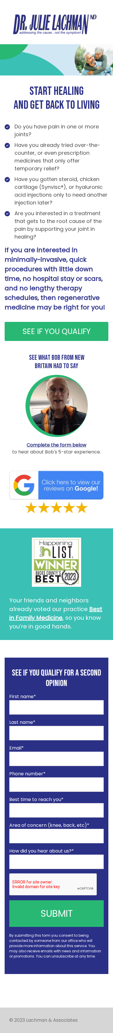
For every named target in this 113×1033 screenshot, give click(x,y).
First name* (22, 696)
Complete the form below (56, 445)
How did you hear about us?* (41, 851)
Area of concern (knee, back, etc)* (49, 825)
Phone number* (27, 773)
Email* (16, 748)
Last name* (22, 722)
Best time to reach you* (36, 799)
